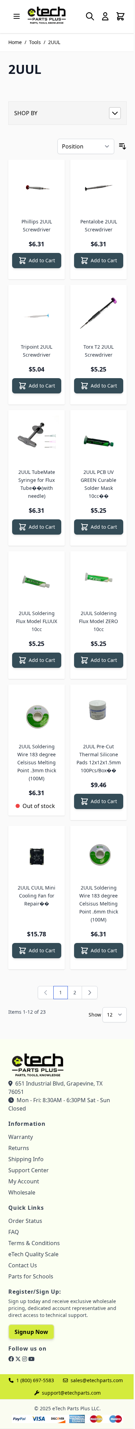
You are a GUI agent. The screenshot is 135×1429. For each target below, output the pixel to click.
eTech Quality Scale (33, 1254)
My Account (23, 1181)
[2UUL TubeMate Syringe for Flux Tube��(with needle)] (36, 438)
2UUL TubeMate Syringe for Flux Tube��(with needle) (36, 484)
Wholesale (21, 1192)
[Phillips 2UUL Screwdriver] (36, 188)
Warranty (20, 1137)
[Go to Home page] (47, 15)
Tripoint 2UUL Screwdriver (36, 350)
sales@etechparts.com (97, 1380)
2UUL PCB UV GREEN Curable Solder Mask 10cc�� (98, 484)
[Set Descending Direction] (122, 146)
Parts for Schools (30, 1276)
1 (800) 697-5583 (35, 1380)
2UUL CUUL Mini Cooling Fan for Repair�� (36, 895)
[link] (46, 992)
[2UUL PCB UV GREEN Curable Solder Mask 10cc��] (98, 438)
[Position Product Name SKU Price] (85, 146)
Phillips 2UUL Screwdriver (36, 225)
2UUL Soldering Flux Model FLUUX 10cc (36, 621)
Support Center (28, 1170)
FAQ (13, 1232)
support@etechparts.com (71, 1392)
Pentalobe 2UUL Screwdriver (98, 225)
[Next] (90, 992)
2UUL (54, 42)
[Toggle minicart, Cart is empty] (120, 16)
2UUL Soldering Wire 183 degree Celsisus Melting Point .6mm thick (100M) (98, 903)
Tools (35, 42)
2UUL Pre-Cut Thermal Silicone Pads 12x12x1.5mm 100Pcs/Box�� (98, 758)
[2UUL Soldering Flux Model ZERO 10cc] (98, 579)
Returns (18, 1148)
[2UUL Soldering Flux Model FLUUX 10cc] (36, 579)
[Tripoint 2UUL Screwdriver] (36, 313)
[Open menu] (16, 16)
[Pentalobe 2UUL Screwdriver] (98, 188)
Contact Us (22, 1265)
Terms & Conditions (34, 1243)
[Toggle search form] (90, 16)
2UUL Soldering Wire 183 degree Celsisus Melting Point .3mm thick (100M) (36, 762)
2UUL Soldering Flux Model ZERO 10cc (98, 621)
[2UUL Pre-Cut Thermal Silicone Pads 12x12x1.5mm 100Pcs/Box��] (98, 712)
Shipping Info (26, 1159)
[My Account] (105, 16)
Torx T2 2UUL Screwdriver (98, 350)
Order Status (25, 1221)
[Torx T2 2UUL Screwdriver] (98, 313)
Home (15, 42)
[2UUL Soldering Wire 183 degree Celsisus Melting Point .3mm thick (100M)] (36, 712)
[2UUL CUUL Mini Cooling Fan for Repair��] (36, 854)
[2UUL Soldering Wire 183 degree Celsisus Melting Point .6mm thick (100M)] (98, 854)
